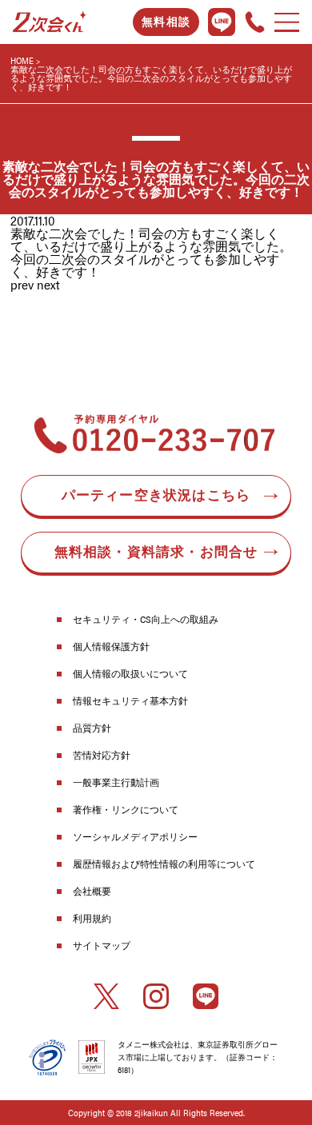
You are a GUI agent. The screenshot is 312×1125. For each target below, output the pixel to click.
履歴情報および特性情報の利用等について (164, 863)
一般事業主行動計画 (116, 782)
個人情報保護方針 (111, 646)
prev (22, 284)
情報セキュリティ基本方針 (130, 700)
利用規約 (92, 918)
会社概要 (92, 891)
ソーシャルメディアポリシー (135, 836)
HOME (22, 60)
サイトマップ (101, 945)
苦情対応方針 (101, 755)
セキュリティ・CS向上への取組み (145, 619)
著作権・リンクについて (125, 809)
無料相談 (166, 22)
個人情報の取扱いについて (130, 673)
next (48, 284)
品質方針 (92, 727)
